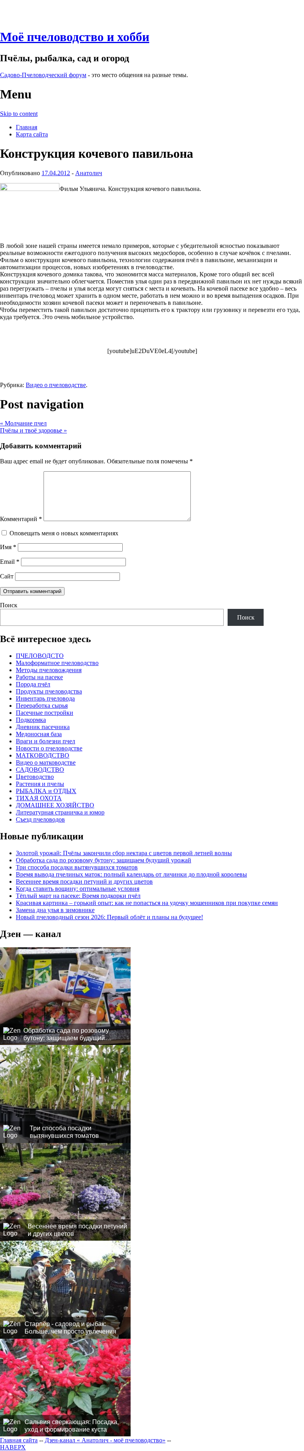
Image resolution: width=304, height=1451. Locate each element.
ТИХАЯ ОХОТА (39, 798)
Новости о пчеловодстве (49, 748)
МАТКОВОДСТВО (42, 755)
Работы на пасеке (39, 677)
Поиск (8, 605)
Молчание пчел (23, 423)
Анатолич (88, 173)
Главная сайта (19, 1440)
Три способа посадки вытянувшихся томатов (77, 867)
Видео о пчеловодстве (56, 385)
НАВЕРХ (13, 1447)
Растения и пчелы (40, 783)
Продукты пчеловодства (49, 691)
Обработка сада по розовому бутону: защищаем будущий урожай (103, 860)
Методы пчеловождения (49, 670)
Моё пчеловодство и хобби (74, 37)
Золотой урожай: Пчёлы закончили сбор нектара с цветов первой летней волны (124, 853)
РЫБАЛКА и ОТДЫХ (46, 791)
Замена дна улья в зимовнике (55, 910)
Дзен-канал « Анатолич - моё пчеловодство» (105, 1440)
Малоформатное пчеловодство (57, 662)
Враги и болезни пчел (45, 741)
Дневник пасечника (43, 727)
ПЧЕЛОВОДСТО (40, 655)
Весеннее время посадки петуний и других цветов (84, 881)
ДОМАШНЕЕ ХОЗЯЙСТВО (55, 805)
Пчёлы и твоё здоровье (33, 430)
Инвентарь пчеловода (45, 698)
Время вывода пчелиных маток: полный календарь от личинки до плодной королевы (131, 874)
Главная (26, 127)
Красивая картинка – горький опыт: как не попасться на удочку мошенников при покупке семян (147, 902)
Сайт (6, 576)
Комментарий (21, 519)
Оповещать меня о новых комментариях (64, 533)
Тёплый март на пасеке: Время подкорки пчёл (78, 895)
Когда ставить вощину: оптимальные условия (77, 888)
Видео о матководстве (46, 762)
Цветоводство (35, 776)
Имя (8, 547)
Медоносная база (39, 734)
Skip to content (19, 113)
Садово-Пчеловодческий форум (43, 75)
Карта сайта (32, 134)
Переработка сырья (42, 705)
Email (9, 561)
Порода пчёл (33, 684)
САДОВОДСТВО (40, 769)
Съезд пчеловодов (40, 819)
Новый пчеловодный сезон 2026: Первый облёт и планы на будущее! (109, 917)
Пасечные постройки (44, 712)
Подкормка (31, 719)
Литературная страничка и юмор (60, 812)
